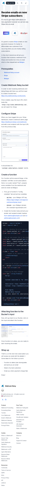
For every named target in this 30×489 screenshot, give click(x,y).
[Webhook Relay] (3, 3)
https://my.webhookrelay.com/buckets (13, 96)
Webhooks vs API (6, 449)
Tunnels (3, 413)
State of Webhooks (21, 428)
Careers (18, 443)
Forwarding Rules (6, 410)
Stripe (16, 42)
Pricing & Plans (5, 425)
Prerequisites (7, 69)
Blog (17, 438)
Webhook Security (6, 447)
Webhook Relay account (11, 72)
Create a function (9, 174)
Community (4, 467)
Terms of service (6, 470)
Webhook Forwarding (7, 407)
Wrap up (5, 350)
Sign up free (10, 3)
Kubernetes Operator (7, 423)
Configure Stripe (8, 113)
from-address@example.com (13, 215)
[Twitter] (2, 399)
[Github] (5, 399)
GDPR (2, 472)
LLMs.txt (3, 483)
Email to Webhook (6, 418)
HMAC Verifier (20, 414)
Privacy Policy (5, 477)
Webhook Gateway (6, 420)
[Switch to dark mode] (17, 3)
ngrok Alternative (6, 452)
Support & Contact (21, 440)
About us (18, 435)
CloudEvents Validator (22, 417)
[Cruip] (2, 386)
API (2, 480)
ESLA (2, 475)
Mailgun (21, 62)
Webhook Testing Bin (22, 407)
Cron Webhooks (5, 415)
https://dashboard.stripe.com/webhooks (14, 122)
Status (3, 485)
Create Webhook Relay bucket (14, 85)
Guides (3, 433)
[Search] (22, 3)
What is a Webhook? (7, 435)
